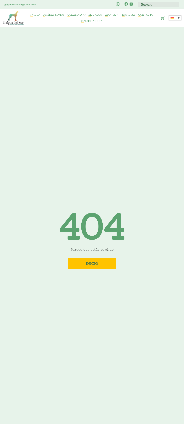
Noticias (128, 14)
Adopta (110, 14)
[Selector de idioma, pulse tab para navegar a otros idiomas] (175, 17)
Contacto (145, 14)
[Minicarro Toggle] (163, 18)
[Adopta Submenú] (118, 15)
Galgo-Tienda (91, 21)
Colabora (74, 14)
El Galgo (95, 14)
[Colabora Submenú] (84, 15)
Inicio (35, 14)
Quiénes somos (54, 14)
